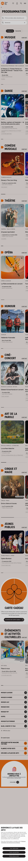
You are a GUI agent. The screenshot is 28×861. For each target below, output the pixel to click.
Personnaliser (14, 856)
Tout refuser (14, 848)
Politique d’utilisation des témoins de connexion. (13, 842)
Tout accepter (14, 852)
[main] (14, 842)
